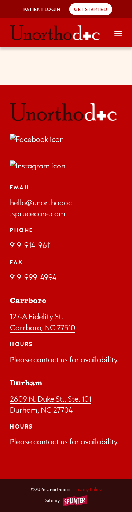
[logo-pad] (55, 32)
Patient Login (41, 9)
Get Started (90, 9)
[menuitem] (42, 9)
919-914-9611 (31, 245)
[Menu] (118, 33)
